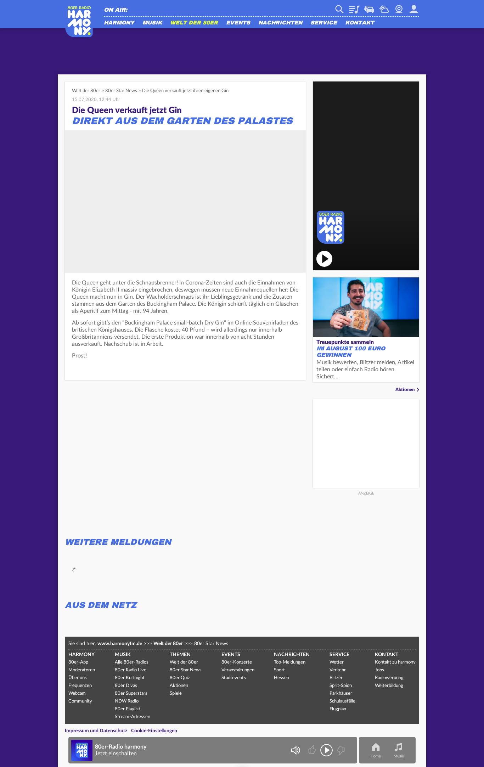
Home (376, 756)
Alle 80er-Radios (131, 662)
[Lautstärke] (295, 750)
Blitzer (336, 678)
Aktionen (405, 390)
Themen (180, 654)
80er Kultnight (130, 678)
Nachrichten (280, 23)
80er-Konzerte (236, 662)
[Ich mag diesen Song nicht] (340, 750)
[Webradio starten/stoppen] (326, 750)
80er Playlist (127, 709)
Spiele (176, 693)
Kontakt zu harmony (395, 662)
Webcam (399, 7)
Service (323, 23)
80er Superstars (131, 693)
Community (80, 701)
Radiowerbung (389, 678)
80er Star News (121, 91)
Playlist (354, 7)
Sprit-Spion (341, 685)
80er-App (78, 662)
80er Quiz (180, 678)
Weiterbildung (389, 685)
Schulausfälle (342, 701)
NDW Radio (127, 701)
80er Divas (126, 685)
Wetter (384, 7)
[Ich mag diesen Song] (312, 750)
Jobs (379, 670)
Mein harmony (414, 7)
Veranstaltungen (237, 670)
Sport (279, 670)
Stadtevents (233, 678)
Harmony (119, 23)
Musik (152, 23)
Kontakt (359, 23)
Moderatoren (81, 670)
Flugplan (338, 709)
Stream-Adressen (132, 717)
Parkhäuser (341, 693)
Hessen (281, 678)
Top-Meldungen (289, 662)
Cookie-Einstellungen (154, 730)
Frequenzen (80, 685)
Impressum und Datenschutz (96, 730)
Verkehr (369, 7)
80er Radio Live (130, 670)
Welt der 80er (194, 23)
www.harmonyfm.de (119, 643)
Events (238, 23)
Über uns (77, 678)
